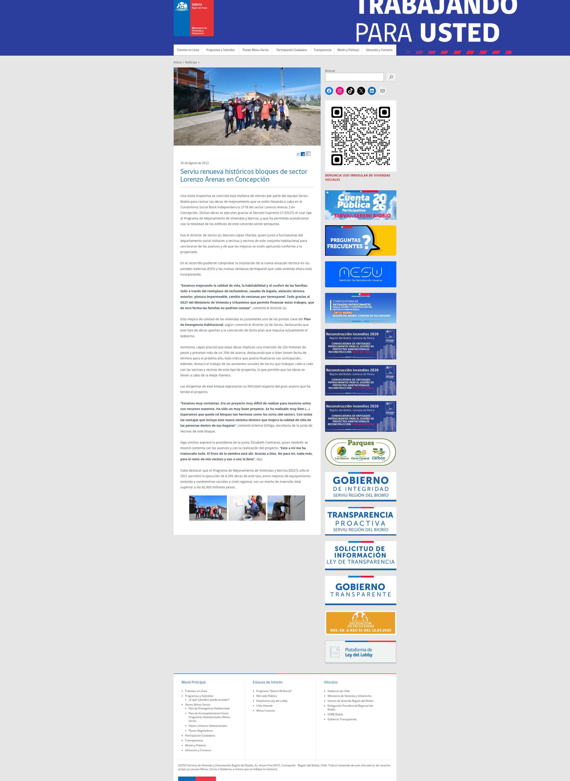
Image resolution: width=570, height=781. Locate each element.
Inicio (178, 62)
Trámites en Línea (188, 50)
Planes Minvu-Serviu (256, 50)
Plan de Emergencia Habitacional (209, 708)
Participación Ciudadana (292, 50)
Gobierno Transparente (342, 719)
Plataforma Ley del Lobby (271, 701)
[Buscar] (391, 77)
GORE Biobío (335, 714)
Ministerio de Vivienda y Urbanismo (349, 696)
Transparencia (323, 50)
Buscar (330, 71)
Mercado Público (266, 696)
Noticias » (192, 62)
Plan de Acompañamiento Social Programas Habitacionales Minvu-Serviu (210, 717)
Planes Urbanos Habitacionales (208, 726)
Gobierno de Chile (339, 691)
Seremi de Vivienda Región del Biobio (350, 701)
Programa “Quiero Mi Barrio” (274, 691)
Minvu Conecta (265, 710)
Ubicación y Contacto (379, 50)
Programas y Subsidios (220, 50)
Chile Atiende (264, 706)
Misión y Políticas (348, 50)
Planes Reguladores (201, 730)
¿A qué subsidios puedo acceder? (209, 700)
